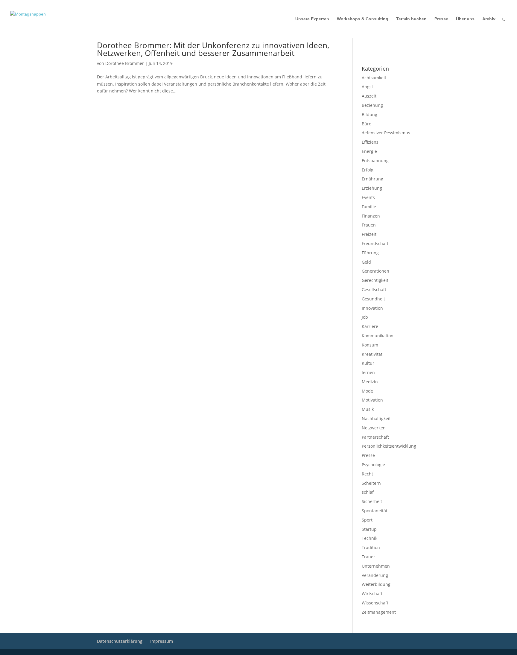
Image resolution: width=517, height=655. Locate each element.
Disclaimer (388, 45)
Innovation (372, 308)
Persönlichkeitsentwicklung (389, 446)
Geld (366, 262)
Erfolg (367, 170)
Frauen (369, 225)
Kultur (368, 363)
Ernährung (372, 179)
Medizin (370, 382)
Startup (369, 529)
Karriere (370, 326)
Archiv (488, 19)
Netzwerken (374, 428)
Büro (366, 124)
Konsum (370, 345)
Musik (368, 409)
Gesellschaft (374, 289)
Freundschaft (375, 243)
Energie (369, 151)
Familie (369, 206)
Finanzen (371, 216)
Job (365, 317)
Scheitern (371, 483)
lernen (368, 372)
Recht (367, 474)
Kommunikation (377, 335)
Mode (367, 391)
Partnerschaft (375, 437)
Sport (367, 520)
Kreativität (372, 354)
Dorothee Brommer (124, 63)
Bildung (369, 114)
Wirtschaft (372, 593)
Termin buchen (411, 19)
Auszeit (369, 96)
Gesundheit (373, 299)
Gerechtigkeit (375, 280)
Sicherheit (372, 501)
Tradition (371, 547)
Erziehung (372, 188)
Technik (369, 538)
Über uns (465, 19)
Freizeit (369, 234)
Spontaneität (374, 510)
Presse (441, 19)
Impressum (370, 45)
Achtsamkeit (374, 77)
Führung (370, 253)
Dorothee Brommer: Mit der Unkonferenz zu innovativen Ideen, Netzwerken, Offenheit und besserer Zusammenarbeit (213, 49)
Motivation (372, 400)
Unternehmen (376, 566)
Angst (367, 86)
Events (368, 197)
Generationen (375, 271)
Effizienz (370, 142)
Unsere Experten (312, 19)
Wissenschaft (375, 603)
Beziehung (372, 105)
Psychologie (373, 464)
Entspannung (375, 160)
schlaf (368, 492)
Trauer (368, 557)
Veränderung (375, 575)
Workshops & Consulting (362, 19)
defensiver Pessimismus (386, 133)
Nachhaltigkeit (376, 418)
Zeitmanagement (379, 612)
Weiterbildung (376, 584)
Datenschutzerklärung (378, 53)
